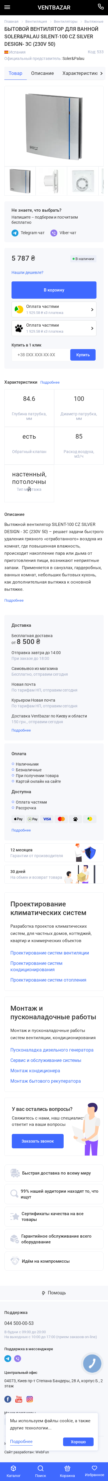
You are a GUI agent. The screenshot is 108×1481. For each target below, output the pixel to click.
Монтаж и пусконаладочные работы (53, 1012)
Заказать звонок (38, 1141)
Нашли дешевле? (27, 272)
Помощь (56, 1293)
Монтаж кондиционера (35, 1070)
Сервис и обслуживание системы (45, 1060)
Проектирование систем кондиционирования (36, 966)
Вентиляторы (65, 21)
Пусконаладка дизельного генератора (52, 1050)
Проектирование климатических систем (48, 908)
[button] (101, 73)
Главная (11, 21)
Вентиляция (36, 21)
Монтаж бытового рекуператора (45, 1081)
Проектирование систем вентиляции (49, 953)
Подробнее (21, 730)
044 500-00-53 (19, 1323)
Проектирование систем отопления (48, 980)
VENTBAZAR (54, 7)
